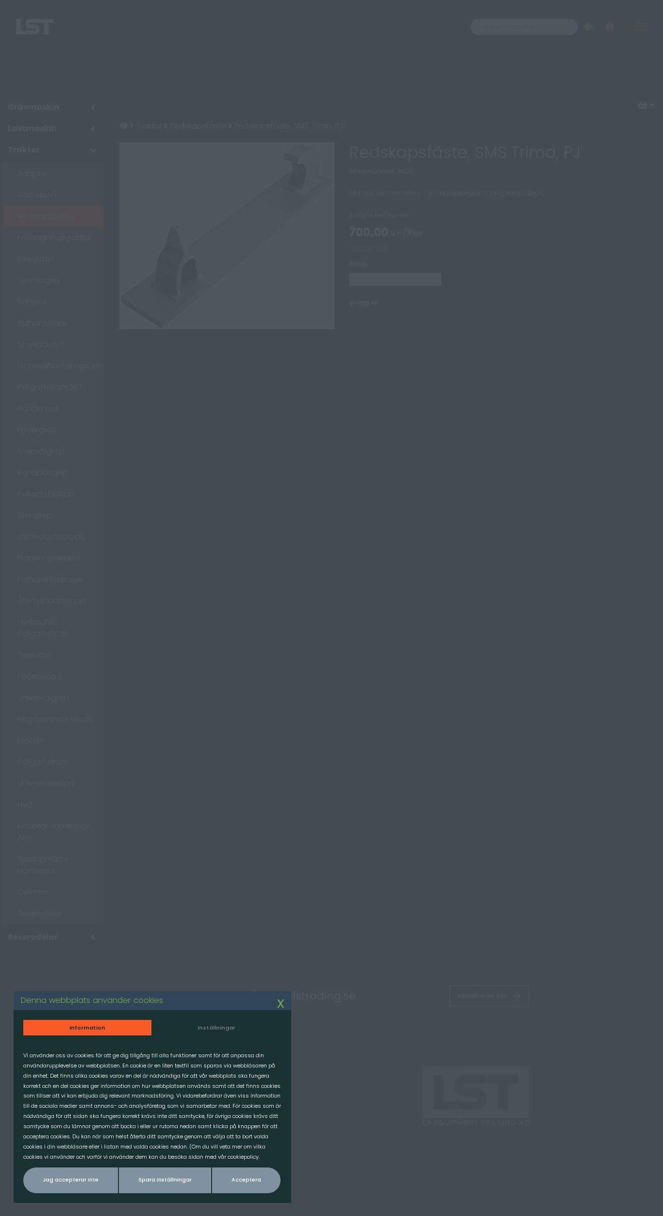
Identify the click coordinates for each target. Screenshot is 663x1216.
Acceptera (246, 1179)
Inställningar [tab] (216, 1028)
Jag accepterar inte (71, 1179)
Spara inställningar (165, 1179)
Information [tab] (87, 1028)
